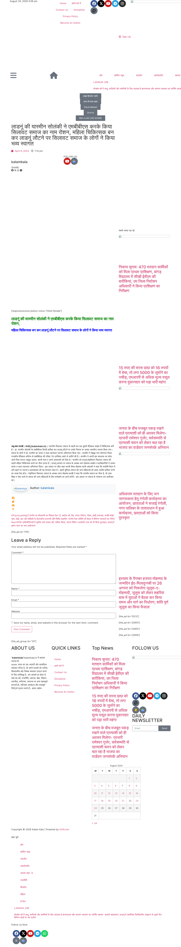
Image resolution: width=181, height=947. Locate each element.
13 (116, 793)
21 (123, 801)
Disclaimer (79, 9)
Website (15, 611)
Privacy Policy (70, 16)
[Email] (63, 505)
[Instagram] (122, 3)
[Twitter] (63, 502)
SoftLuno (64, 829)
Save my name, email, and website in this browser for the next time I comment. (56, 623)
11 (102, 793)
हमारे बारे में (76, 3)
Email (15, 600)
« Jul (94, 823)
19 (109, 801)
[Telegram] (115, 3)
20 (116, 801)
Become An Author (70, 22)
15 (130, 793)
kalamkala (47, 488)
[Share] (63, 509)
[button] (12, 170)
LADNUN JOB (100, 82)
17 (95, 801)
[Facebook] (94, 3)
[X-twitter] (23, 933)
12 (109, 793)
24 (95, 808)
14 (123, 793)
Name (15, 588)
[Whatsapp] (44, 933)
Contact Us (62, 9)
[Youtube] (108, 3)
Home (63, 3)
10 (95, 793)
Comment (17, 552)
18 (102, 801)
